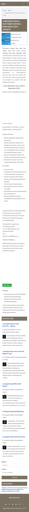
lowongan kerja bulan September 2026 (14, 53)
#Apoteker (4, 487)
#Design (25, 487)
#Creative (17, 491)
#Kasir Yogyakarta (18, 487)
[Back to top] (23, 504)
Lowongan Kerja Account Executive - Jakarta (10, 325)
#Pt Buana (4, 491)
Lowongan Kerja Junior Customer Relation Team (13, 352)
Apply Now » (7, 285)
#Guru (22, 489)
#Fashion (9, 487)
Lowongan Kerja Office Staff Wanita (11, 385)
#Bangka (17, 489)
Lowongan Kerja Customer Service (13, 437)
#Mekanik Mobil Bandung (8, 489)
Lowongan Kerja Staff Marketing (13, 411)
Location (4, 469)
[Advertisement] (14, 107)
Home (3, 4)
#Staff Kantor (10, 491)
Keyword (4, 462)
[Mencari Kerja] (14, 497)
